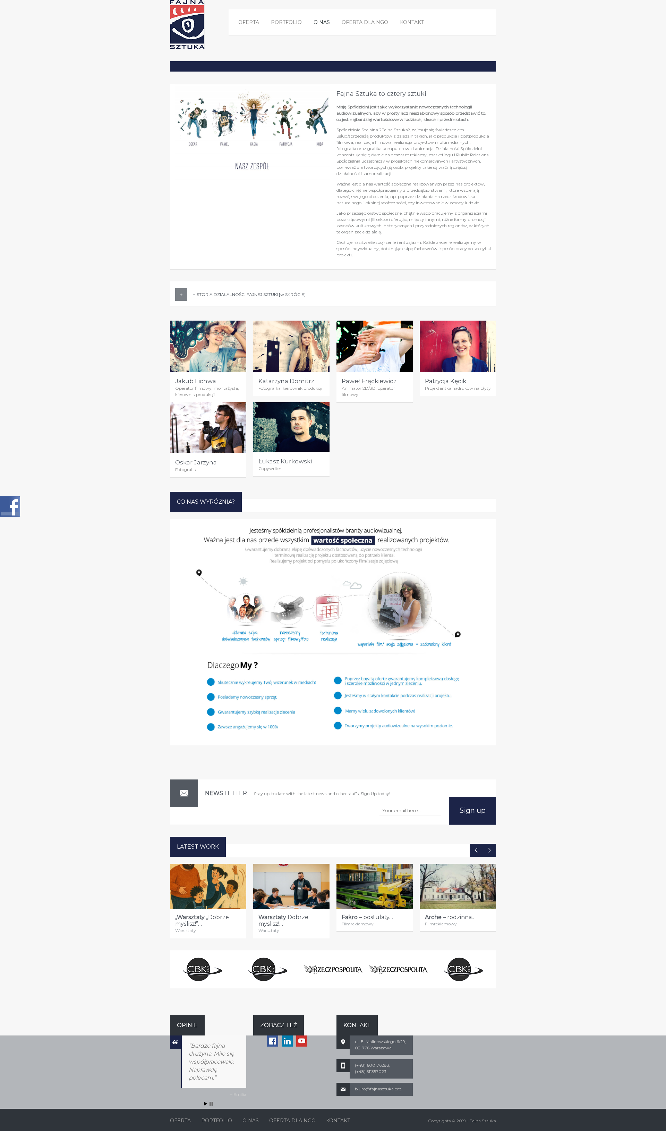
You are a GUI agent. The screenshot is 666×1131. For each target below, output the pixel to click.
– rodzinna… (450, 917)
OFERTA (248, 22)
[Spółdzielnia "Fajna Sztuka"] (187, 24)
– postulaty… (367, 917)
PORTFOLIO (286, 22)
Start (205, 1104)
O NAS (322, 22)
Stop (211, 1104)
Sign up (472, 810)
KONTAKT (412, 22)
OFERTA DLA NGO (365, 22)
